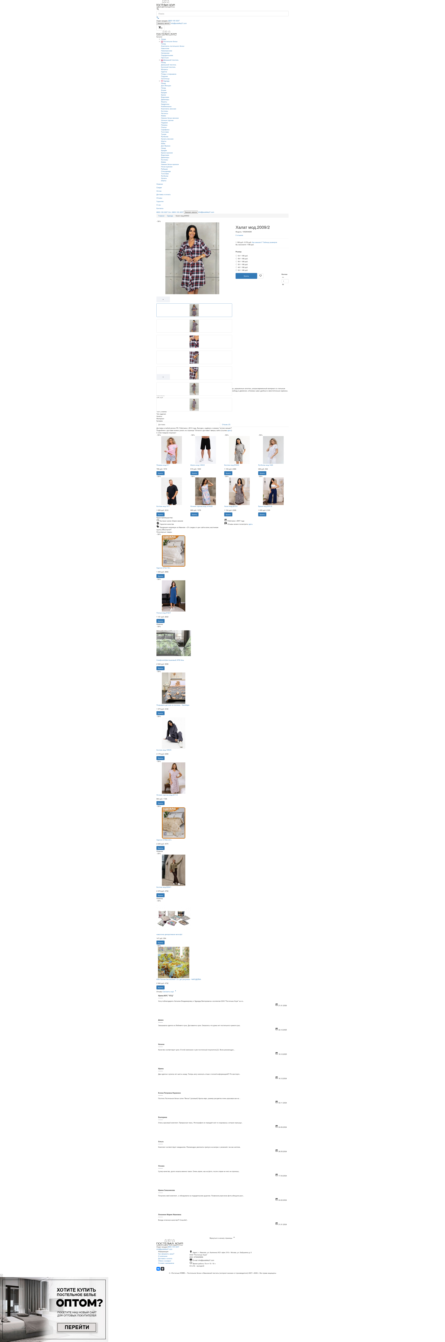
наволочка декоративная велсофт (169, 934)
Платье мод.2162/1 (163, 613)
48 (243, 267)
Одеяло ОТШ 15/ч (163, 568)
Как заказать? (257, 242)
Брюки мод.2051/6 (265, 506)
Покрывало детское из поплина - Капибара (172, 705)
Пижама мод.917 (162, 465)
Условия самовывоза (166, 1263)
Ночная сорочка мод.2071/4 (167, 795)
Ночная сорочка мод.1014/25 (201, 506)
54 (243, 255)
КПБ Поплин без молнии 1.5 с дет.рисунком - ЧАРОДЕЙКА (178, 979)
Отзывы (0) (226, 424)
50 (243, 264)
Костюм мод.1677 (163, 506)
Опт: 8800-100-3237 (175, 212)
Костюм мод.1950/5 (163, 750)
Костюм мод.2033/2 (231, 465)
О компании (162, 1256)
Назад (163, 39)
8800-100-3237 (174, 20)
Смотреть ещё (170, 991)
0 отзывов (239, 235)
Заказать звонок (163, 23)
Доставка (161, 424)
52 (243, 270)
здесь (229, 430)
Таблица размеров (270, 242)
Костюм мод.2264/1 (163, 887)
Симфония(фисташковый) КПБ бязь (170, 660)
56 (243, 261)
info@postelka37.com (179, 23)
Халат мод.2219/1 (231, 506)
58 (243, 258)
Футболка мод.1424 (265, 465)
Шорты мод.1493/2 (197, 465)
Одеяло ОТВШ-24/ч (163, 840)
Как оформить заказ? (166, 1254)
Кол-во (284, 274)
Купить (246, 276)
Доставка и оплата (165, 1258)
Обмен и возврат (164, 1261)
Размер (239, 251)
